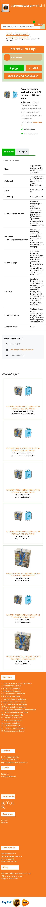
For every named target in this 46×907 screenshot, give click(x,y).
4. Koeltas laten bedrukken (11, 691)
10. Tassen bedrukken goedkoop (13, 707)
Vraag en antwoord (8, 776)
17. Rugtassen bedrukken (10, 726)
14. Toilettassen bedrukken (11, 718)
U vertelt (4, 820)
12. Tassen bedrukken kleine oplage (14, 712)
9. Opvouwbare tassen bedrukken (14, 704)
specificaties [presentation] (9, 152)
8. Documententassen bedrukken (13, 702)
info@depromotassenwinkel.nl (22, 350)
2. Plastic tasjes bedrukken (11, 686)
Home (9, 34)
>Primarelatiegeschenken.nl (11, 856)
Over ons (4, 823)
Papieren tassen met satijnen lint (17, 37)
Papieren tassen (21, 34)
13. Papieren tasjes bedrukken (12, 715)
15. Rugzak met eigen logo (11, 720)
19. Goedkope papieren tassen (12, 731)
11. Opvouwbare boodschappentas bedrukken (18, 710)
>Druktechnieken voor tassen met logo (16, 873)
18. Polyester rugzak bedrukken (13, 728)
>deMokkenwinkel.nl (9, 861)
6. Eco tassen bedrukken (10, 696)
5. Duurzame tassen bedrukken (13, 694)
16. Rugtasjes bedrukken (10, 723)
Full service (5, 774)
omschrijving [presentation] (22, 152)
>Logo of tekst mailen (9, 878)
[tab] (8, 152)
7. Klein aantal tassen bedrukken (13, 699)
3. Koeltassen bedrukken (10, 688)
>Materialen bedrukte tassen (12, 876)
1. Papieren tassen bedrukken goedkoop (16, 683)
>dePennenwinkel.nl (8, 854)
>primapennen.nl (7, 859)
